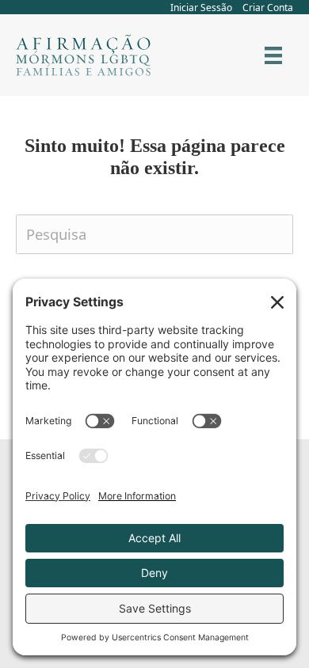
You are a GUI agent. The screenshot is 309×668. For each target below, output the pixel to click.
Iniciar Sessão (201, 7)
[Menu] (273, 55)
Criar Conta (267, 7)
